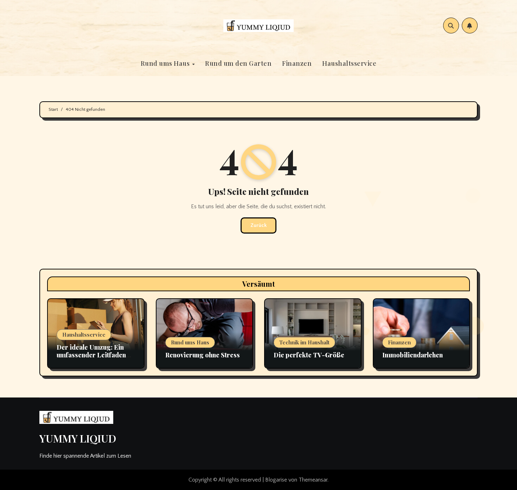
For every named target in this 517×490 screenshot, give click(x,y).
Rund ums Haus (166, 63)
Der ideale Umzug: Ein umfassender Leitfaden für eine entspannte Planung (91, 358)
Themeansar (313, 480)
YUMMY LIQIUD (77, 438)
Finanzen (297, 63)
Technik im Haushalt (304, 342)
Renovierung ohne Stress (202, 355)
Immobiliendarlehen (412, 355)
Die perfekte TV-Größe (309, 355)
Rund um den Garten (238, 63)
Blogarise (276, 480)
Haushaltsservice (349, 63)
